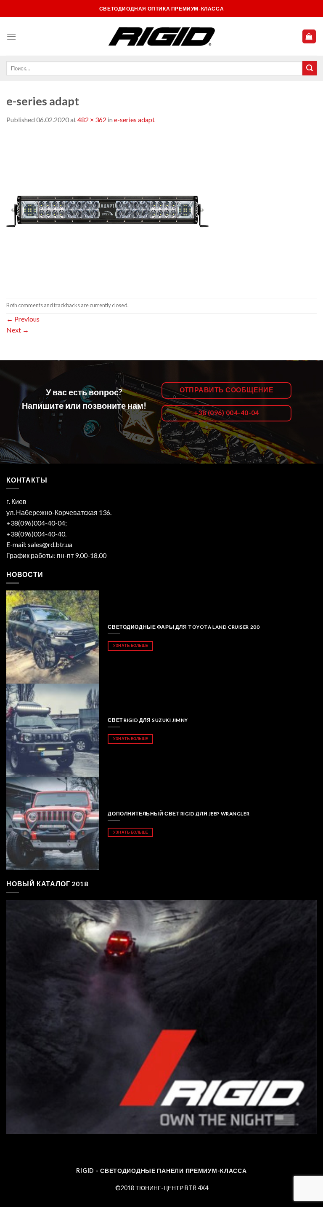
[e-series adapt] (107, 211)
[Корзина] (309, 36)
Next (17, 330)
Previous (23, 319)
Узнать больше (130, 645)
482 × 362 (91, 119)
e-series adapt (134, 119)
